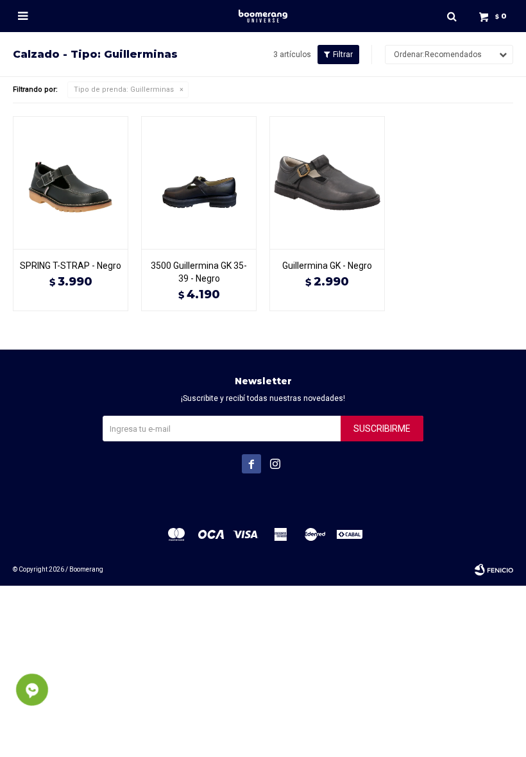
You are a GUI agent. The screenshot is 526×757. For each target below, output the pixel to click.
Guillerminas (124, 89)
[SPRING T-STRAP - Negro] (70, 182)
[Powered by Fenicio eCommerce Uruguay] (494, 569)
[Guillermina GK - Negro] (327, 182)
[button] (452, 16)
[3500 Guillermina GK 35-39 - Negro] (199, 182)
